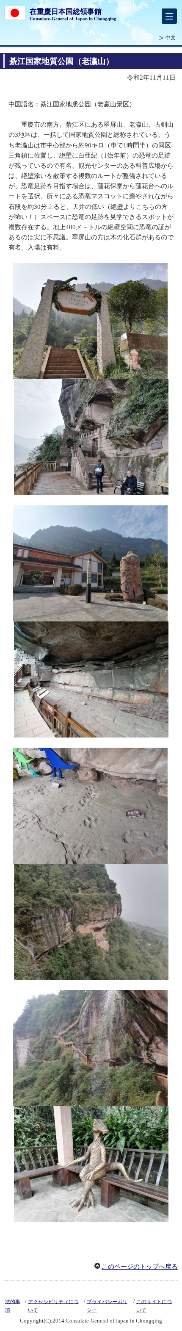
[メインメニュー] (169, 16)
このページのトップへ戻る (140, 1266)
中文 (170, 38)
